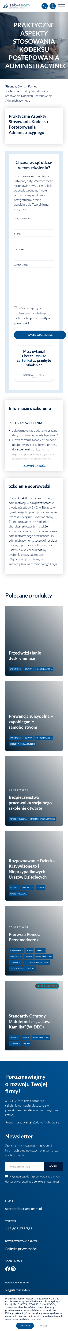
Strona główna (15, 86)
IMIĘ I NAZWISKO (22, 218)
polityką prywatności (46, 1181)
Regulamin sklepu (18, 1290)
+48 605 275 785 (18, 1228)
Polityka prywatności (21, 1248)
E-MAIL (17, 234)
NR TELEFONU (21, 249)
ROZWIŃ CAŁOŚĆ (34, 465)
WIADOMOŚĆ (21, 265)
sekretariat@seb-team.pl (23, 1208)
